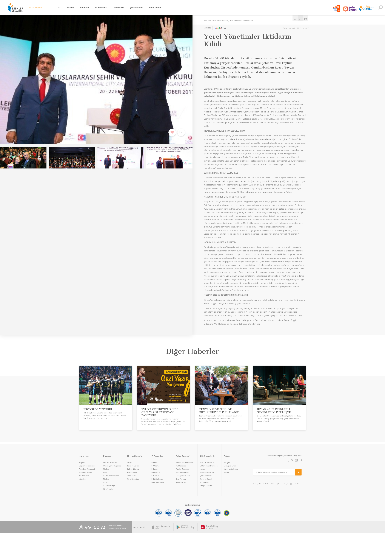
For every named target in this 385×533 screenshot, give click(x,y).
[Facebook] (288, 460)
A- (295, 19)
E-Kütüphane (157, 479)
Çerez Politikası (296, 484)
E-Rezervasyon (157, 482)
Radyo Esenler (366, 9)
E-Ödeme (155, 466)
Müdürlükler (84, 476)
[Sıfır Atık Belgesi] (227, 512)
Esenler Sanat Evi (207, 472)
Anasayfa (207, 21)
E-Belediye (119, 7)
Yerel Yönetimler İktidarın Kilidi (241, 21)
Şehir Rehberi (136, 7)
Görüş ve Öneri (230, 466)
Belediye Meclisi (85, 472)
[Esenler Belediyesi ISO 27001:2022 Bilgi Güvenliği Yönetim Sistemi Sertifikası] (178, 512)
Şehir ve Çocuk (206, 479)
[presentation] (11, 157)
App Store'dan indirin (161, 527)
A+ (300, 19)
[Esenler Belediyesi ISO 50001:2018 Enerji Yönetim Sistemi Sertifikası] (217, 512)
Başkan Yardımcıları (87, 466)
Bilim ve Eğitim (133, 466)
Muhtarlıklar (181, 466)
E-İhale (154, 469)
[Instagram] (296, 460)
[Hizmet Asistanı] (380, 7)
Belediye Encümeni (87, 469)
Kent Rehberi (181, 479)
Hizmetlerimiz (101, 7)
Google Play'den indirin (186, 527)
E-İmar (154, 462)
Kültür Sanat (155, 7)
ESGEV (105, 482)
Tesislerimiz (131, 476)
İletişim (227, 462)
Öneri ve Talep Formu (336, 8)
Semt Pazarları (182, 482)
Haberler (216, 21)
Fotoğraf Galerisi (183, 476)
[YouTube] (300, 460)
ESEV (105, 472)
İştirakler (82, 479)
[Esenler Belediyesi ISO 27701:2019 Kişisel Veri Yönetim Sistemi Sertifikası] (188, 512)
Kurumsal (84, 7)
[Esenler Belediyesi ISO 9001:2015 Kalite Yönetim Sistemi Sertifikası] (159, 512)
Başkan (70, 7)
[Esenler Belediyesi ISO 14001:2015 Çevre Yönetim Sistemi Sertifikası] (168, 512)
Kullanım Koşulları (284, 484)
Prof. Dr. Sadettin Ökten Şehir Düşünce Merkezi (112, 465)
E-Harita (155, 476)
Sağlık (129, 462)
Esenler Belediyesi (15, 7)
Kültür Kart (204, 482)
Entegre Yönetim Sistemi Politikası (265, 484)
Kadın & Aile (132, 472)
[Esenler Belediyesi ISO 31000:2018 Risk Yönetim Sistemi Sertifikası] (198, 512)
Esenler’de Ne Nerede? (185, 462)
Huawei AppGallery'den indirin (210, 527)
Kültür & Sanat (133, 469)
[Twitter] (292, 460)
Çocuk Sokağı (109, 486)
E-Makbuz (155, 472)
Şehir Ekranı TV (350, 9)
